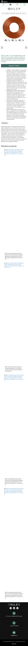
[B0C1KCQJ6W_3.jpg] (23, 48)
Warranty (14, 643)
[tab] (4, 123)
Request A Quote (14, 66)
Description (4, 123)
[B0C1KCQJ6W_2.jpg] (14, 48)
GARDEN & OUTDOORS (10, 13)
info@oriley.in (14, 635)
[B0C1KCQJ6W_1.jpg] (14, 29)
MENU (5, 2)
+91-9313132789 (14, 625)
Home (3, 13)
